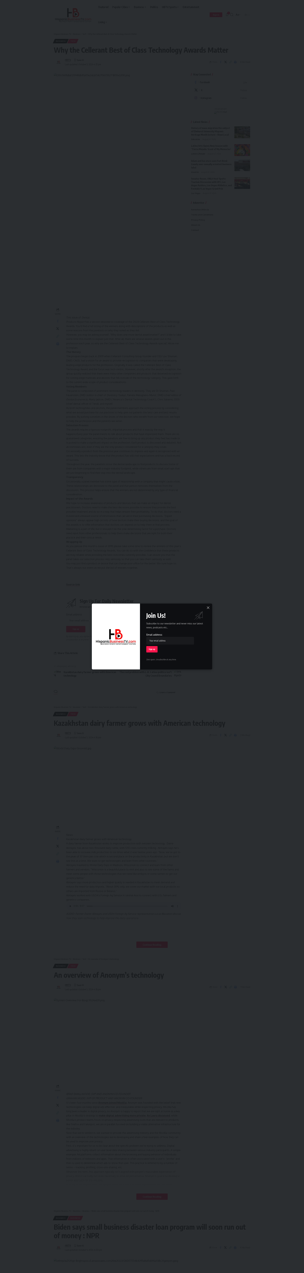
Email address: (154, 634)
